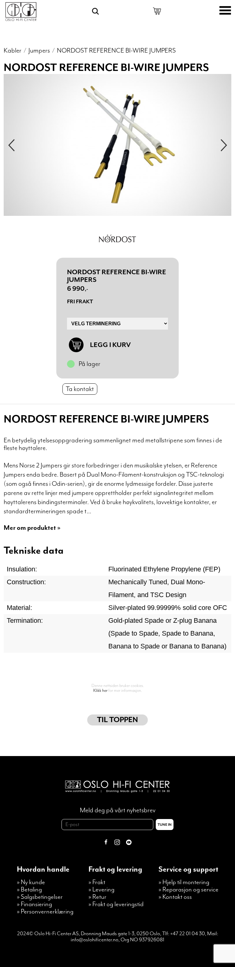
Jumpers (39, 50)
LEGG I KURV (110, 345)
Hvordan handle (43, 869)
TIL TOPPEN (117, 720)
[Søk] (95, 11)
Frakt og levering (115, 869)
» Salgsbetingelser (40, 897)
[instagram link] (117, 843)
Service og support (188, 869)
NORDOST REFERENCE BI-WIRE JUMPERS (116, 50)
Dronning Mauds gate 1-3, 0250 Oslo (120, 934)
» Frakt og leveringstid (116, 904)
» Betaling (29, 889)
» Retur (97, 897)
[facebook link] (105, 843)
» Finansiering (34, 904)
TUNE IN (165, 825)
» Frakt (96, 882)
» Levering (101, 889)
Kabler (12, 50)
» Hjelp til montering (184, 882)
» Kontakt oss (175, 897)
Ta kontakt (80, 389)
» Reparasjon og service (188, 889)
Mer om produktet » (32, 528)
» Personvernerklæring (45, 911)
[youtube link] (129, 843)
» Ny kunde (31, 882)
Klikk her (100, 690)
